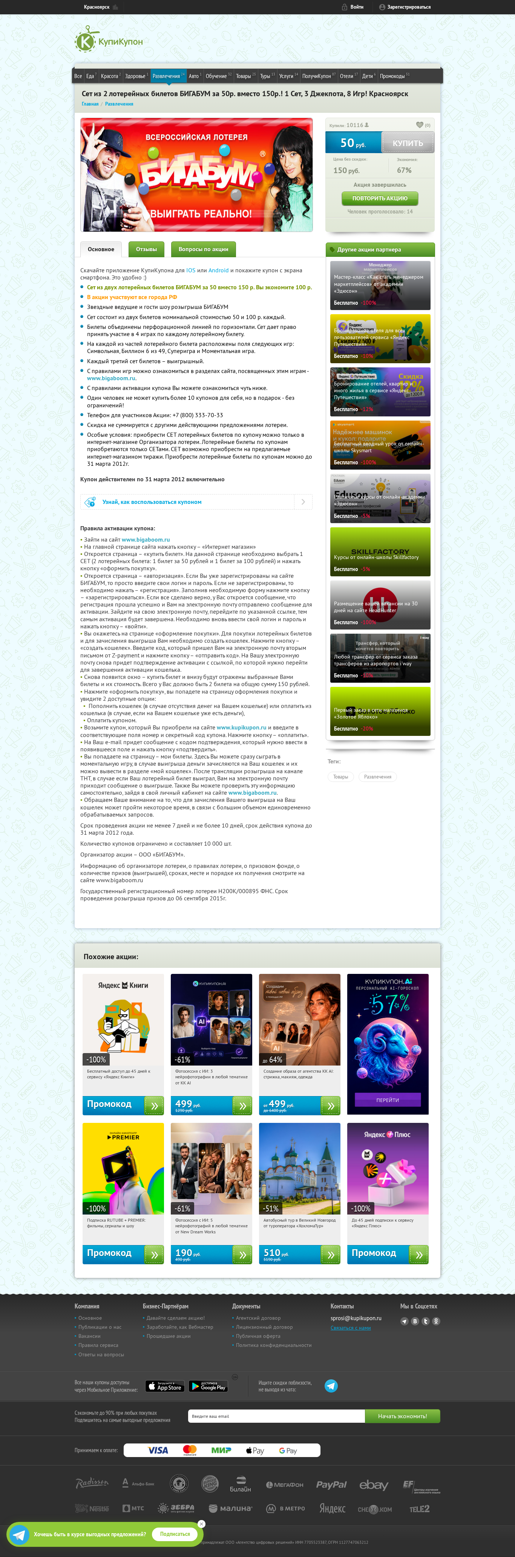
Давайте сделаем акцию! (176, 1317)
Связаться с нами (351, 1327)
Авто (195, 76)
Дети (369, 76)
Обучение (219, 76)
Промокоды (395, 76)
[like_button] (420, 125)
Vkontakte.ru (415, 1321)
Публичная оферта (258, 1336)
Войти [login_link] (357, 7)
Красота (111, 76)
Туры (267, 76)
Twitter (426, 1321)
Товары (246, 76)
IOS (191, 270)
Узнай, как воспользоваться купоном (152, 502)
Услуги (288, 76)
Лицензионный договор (264, 1327)
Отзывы (146, 249)
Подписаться (175, 1534)
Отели (349, 76)
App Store (165, 1386)
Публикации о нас (99, 1327)
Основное (101, 249)
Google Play (208, 1386)
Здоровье (137, 76)
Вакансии (89, 1336)
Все (78, 76)
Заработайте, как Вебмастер (180, 1327)
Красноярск (96, 7)
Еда (91, 76)
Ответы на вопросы (101, 1354)
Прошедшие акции (169, 1336)
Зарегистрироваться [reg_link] (409, 7)
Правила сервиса (98, 1345)
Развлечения (169, 76)
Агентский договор (258, 1317)
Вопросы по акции (203, 249)
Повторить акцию (380, 198)
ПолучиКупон (319, 76)
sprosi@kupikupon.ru (356, 1318)
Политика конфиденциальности (274, 1345)
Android (219, 270)
